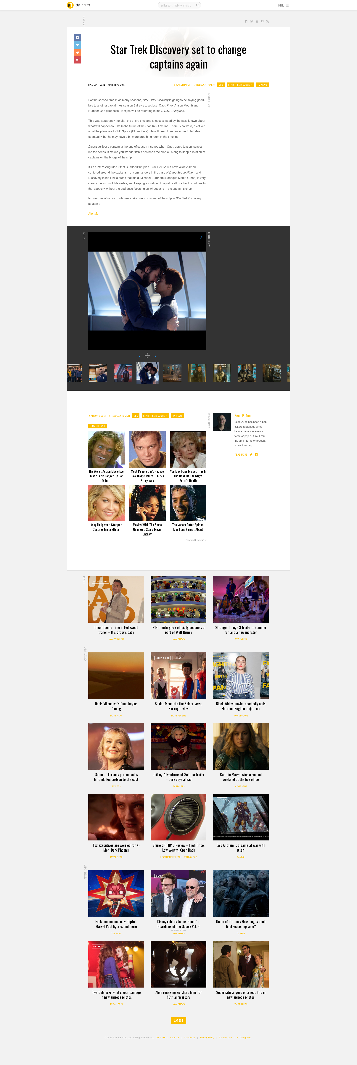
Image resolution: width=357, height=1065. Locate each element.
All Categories (244, 1037)
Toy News (116, 933)
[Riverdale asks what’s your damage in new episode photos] (116, 964)
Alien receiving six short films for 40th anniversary (178, 994)
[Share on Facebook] (77, 37)
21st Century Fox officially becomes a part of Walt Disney (178, 629)
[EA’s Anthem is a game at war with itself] (241, 817)
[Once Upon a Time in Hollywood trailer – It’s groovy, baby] (116, 599)
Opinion (222, 799)
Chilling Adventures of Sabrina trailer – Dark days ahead (179, 777)
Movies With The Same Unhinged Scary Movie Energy (147, 529)
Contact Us (189, 1037)
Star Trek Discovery (240, 84)
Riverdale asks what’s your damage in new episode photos (116, 994)
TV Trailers (241, 639)
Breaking (160, 876)
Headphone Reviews (170, 857)
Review (177, 658)
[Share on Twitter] (77, 45)
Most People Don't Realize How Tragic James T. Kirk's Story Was (147, 475)
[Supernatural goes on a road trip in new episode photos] (241, 964)
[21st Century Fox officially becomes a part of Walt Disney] (178, 599)
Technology (190, 857)
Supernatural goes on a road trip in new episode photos (241, 994)
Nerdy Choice (162, 658)
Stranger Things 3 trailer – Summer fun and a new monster (240, 629)
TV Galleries (116, 1004)
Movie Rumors (241, 715)
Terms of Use (225, 1037)
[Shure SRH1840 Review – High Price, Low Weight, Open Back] (178, 817)
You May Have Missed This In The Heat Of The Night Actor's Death (188, 475)
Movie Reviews (178, 715)
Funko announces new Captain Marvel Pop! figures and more (116, 924)
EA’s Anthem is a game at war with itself (241, 847)
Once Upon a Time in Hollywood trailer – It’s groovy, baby (116, 629)
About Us (174, 1037)
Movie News (179, 639)
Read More (241, 454)
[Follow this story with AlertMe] (77, 59)
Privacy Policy (207, 1037)
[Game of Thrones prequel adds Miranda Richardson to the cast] (116, 746)
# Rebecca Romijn (204, 84)
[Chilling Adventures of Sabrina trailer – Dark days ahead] (178, 746)
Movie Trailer (100, 581)
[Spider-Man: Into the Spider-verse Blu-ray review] (178, 675)
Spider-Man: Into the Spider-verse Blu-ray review (178, 706)
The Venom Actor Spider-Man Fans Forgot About (188, 527)
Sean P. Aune (243, 415)
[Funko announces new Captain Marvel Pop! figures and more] (116, 893)
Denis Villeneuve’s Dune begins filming (116, 706)
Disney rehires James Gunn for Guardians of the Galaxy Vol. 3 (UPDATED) (178, 926)
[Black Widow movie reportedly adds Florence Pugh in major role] (241, 675)
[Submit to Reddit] (77, 52)
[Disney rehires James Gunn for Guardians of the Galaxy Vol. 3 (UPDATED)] (178, 893)
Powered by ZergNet (196, 540)
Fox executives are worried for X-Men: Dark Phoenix (116, 847)
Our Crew (160, 1037)
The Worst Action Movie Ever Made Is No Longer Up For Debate (107, 475)
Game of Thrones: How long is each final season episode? (241, 924)
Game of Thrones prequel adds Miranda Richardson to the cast (116, 777)
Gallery (97, 946)
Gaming (241, 857)
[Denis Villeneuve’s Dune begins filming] (116, 675)
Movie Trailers (116, 639)
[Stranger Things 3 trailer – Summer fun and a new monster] (241, 599)
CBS (221, 84)
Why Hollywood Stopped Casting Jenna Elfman (106, 527)
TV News (262, 84)
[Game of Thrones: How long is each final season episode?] (241, 893)
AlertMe (93, 213)
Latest (178, 1020)
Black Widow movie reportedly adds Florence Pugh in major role (241, 706)
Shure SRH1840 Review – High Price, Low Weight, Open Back (179, 847)
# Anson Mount (183, 84)
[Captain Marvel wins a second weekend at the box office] (241, 746)
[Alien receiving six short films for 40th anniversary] (178, 964)
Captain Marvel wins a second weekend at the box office (241, 777)
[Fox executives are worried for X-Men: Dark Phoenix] (116, 817)
